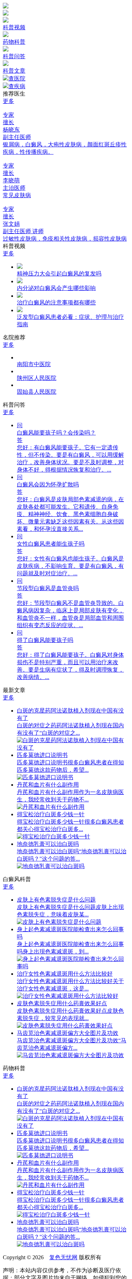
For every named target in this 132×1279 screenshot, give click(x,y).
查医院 (16, 78)
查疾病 (16, 86)
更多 (8, 101)
